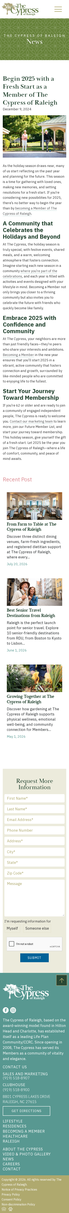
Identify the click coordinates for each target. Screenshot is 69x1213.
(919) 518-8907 (16, 1077)
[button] (58, 9)
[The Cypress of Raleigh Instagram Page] (13, 1010)
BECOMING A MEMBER (24, 1131)
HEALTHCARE (15, 1136)
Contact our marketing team (31, 421)
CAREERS (11, 1164)
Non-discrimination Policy (18, 1204)
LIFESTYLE (13, 1121)
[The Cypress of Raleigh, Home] (20, 9)
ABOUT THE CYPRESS (23, 1149)
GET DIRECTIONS (26, 1111)
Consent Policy (11, 1199)
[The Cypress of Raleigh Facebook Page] (6, 1010)
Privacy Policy (11, 1194)
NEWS (8, 1159)
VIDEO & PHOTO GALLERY (27, 1154)
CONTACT (12, 1168)
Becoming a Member (18, 354)
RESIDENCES (14, 1126)
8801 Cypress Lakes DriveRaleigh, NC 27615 (26, 1099)
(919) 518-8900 (16, 1089)
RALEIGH (11, 1141)
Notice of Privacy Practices (19, 1189)
